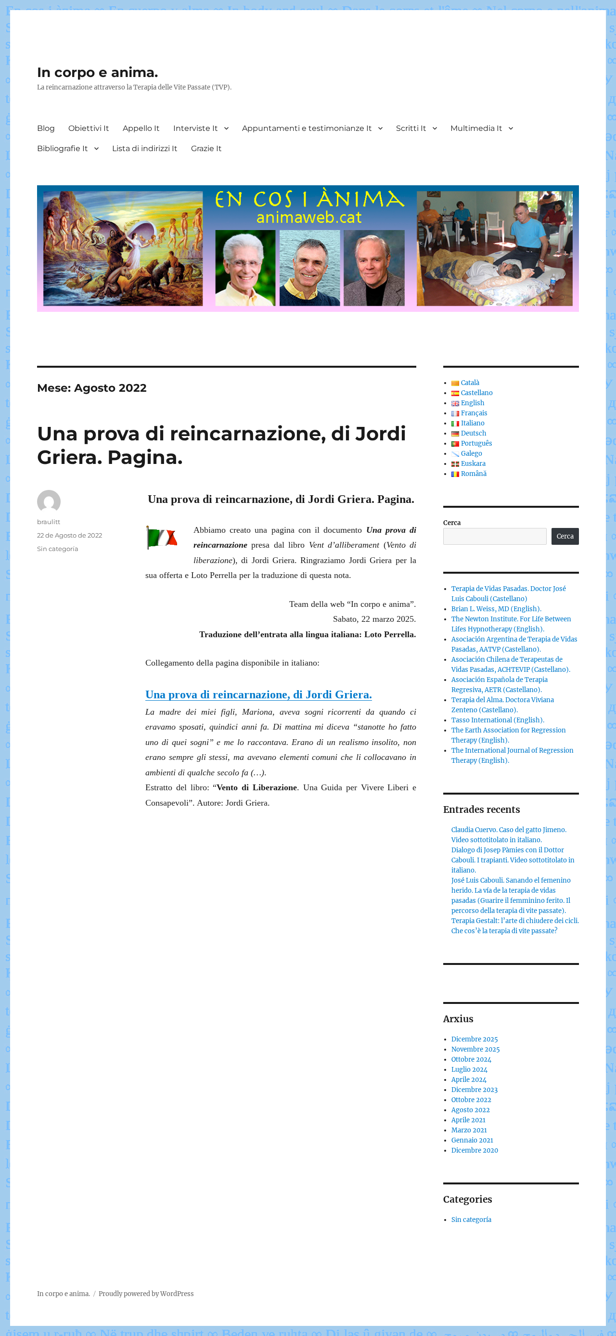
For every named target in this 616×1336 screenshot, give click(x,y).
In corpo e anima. (97, 72)
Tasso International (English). (497, 720)
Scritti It (411, 128)
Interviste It (195, 128)
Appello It (141, 128)
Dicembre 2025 (474, 1039)
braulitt (48, 522)
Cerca (452, 523)
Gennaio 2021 (472, 1140)
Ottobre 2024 (471, 1059)
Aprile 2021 (468, 1120)
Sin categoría (57, 548)
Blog (46, 128)
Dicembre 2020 (474, 1150)
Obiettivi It (88, 128)
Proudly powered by (129, 1294)
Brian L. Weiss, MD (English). (496, 609)
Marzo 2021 (469, 1130)
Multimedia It (476, 128)
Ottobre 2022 (471, 1100)
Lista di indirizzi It (145, 148)
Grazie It (206, 148)
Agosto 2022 (470, 1110)
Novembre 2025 (475, 1049)
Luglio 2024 (469, 1070)
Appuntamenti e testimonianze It (307, 128)
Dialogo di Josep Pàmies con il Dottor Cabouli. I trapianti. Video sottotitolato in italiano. (513, 860)
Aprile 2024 (469, 1080)
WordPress (177, 1294)
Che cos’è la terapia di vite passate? (504, 931)
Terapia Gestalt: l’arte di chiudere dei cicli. (515, 921)
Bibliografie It (62, 148)
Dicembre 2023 (474, 1090)
